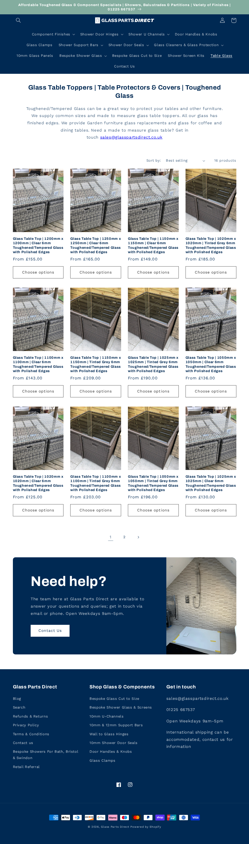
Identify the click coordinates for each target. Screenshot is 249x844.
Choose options (38, 272)
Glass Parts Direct (115, 826)
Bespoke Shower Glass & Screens (120, 707)
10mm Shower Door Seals (113, 743)
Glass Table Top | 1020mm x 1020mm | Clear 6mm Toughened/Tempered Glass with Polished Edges (38, 483)
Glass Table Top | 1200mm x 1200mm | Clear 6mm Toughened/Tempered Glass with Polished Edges (38, 245)
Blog (17, 698)
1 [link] (111, 537)
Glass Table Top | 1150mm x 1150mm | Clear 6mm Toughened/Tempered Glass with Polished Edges (153, 245)
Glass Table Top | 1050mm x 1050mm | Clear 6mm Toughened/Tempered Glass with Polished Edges (211, 364)
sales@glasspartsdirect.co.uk (131, 137)
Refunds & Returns (30, 716)
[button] (18, 20)
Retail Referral (26, 767)
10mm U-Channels (106, 716)
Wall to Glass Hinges (109, 734)
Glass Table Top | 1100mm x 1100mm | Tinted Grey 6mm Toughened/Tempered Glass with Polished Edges (95, 483)
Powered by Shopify (145, 826)
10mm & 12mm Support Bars (116, 725)
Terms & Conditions (31, 734)
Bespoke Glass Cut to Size (114, 698)
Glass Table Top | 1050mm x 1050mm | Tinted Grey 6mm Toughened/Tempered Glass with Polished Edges (153, 483)
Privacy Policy (26, 725)
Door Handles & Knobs (110, 751)
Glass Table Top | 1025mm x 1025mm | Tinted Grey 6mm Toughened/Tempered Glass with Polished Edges (153, 364)
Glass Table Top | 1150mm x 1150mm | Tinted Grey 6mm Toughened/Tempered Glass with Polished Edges (95, 364)
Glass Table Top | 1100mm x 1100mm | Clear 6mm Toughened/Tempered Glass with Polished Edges (38, 364)
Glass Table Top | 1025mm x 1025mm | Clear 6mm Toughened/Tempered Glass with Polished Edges (211, 483)
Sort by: (153, 160)
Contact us (23, 743)
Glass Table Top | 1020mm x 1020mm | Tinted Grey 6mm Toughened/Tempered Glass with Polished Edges (211, 245)
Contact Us (50, 630)
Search (19, 707)
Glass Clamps (102, 760)
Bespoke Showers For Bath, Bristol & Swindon (45, 754)
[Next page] (138, 537)
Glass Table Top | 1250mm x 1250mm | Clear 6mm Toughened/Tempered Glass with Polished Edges (95, 245)
